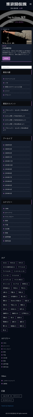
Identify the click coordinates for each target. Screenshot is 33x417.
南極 (5, 296)
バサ (6, 83)
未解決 (15, 313)
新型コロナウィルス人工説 (13, 87)
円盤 (13, 292)
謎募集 (5, 383)
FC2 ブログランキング (7, 400)
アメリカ (6, 271)
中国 (15, 288)
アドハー (8, 95)
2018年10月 (9, 165)
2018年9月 (8, 169)
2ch (5, 262)
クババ (7, 91)
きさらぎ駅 (8, 116)
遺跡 (22, 321)
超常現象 (8, 237)
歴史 (6, 233)
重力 (5, 326)
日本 (5, 309)
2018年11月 (9, 161)
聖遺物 (5, 321)
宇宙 (6, 225)
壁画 (5, 300)
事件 (6, 221)
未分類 (7, 229)
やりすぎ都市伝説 (9, 267)
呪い (23, 296)
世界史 (25, 284)
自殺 (14, 321)
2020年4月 (8, 149)
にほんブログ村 (6, 395)
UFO (21, 262)
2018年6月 (8, 181)
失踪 (27, 300)
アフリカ (21, 267)
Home (11, 22)
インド (5, 275)
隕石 (22, 326)
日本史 (13, 309)
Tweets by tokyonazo (7, 406)
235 (20, 8)
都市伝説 (8, 241)
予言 (23, 288)
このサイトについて (9, 380)
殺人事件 (9, 43)
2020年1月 (8, 157)
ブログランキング (16, 395)
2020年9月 (8, 145)
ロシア (16, 284)
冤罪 (5, 43)
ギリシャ (6, 284)
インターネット (19, 271)
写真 (21, 292)
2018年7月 (8, 177)
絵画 (19, 317)
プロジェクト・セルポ (12, 110)
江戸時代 (25, 313)
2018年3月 (8, 193)
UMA (6, 208)
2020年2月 (8, 153)
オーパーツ (8, 212)
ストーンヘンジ (10, 79)
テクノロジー (9, 216)
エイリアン (7, 279)
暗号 (22, 309)
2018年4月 (8, 189)
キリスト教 (18, 279)
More (6, 58)
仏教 (5, 292)
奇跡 (5, 305)
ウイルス (15, 275)
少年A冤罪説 (19, 22)
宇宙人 (14, 305)
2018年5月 (8, 185)
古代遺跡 (14, 296)
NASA (12, 262)
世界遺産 (6, 288)
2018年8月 (8, 173)
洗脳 (5, 317)
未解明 (5, 313)
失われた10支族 (16, 300)
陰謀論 (13, 326)
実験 (22, 305)
